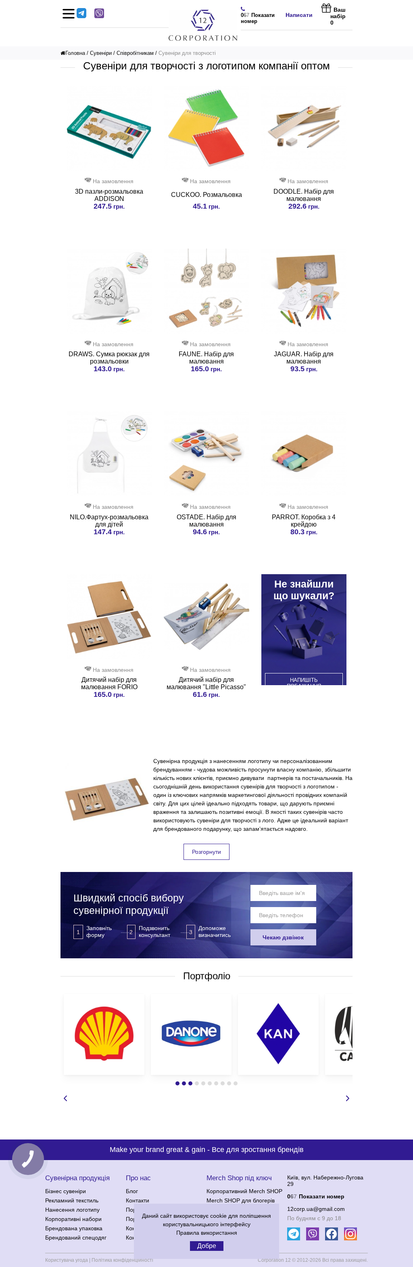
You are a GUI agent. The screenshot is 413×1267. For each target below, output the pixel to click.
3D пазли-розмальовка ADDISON (109, 195)
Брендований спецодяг (75, 1237)
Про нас (138, 1178)
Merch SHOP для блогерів (240, 1200)
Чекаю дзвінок (283, 937)
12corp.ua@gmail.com (316, 1209)
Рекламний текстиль (71, 1200)
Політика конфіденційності (122, 1260)
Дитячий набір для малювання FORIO (109, 683)
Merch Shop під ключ (239, 1178)
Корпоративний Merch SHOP (244, 1191)
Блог (132, 1191)
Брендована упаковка (73, 1228)
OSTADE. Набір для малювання (206, 521)
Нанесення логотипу (72, 1209)
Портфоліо (206, 975)
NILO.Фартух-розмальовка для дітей (109, 521)
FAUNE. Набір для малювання (206, 358)
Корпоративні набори (73, 1219)
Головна (75, 53)
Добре (206, 1245)
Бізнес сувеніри (65, 1191)
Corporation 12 (274, 1260)
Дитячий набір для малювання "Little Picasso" (206, 683)
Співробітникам (135, 53)
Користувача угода (66, 1260)
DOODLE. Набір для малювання (303, 195)
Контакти (137, 1200)
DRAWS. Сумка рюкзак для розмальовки (109, 358)
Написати (299, 15)
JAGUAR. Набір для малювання (304, 358)
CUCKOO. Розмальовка (206, 194)
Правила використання (206, 1232)
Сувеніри (101, 53)
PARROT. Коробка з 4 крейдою (304, 521)
